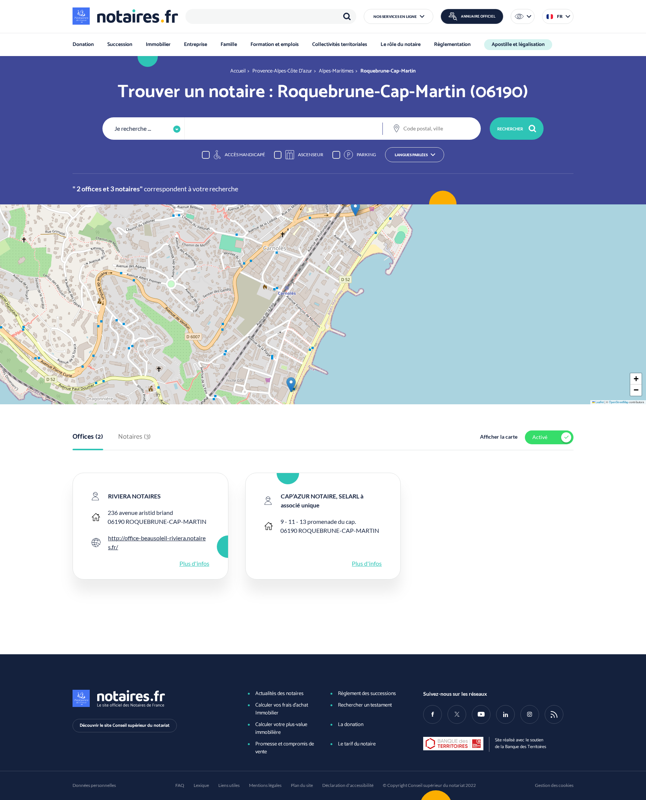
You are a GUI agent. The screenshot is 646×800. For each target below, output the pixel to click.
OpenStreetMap (618, 402)
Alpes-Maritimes (336, 71)
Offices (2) (88, 437)
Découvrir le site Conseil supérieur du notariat (125, 725)
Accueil (238, 71)
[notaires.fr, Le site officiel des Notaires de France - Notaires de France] (148, 698)
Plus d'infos (194, 563)
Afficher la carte (498, 436)
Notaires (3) (134, 437)
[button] (398, 16)
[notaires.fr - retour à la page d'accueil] (125, 16)
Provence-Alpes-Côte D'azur (282, 71)
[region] (270, 16)
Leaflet (599, 402)
